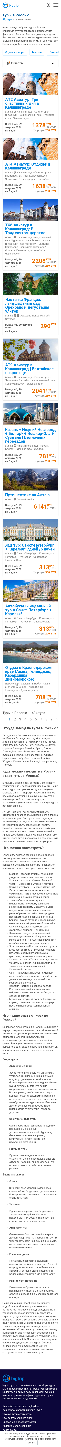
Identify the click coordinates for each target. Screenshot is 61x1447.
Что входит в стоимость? (17, 1414)
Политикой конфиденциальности (40, 1439)
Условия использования (17, 1425)
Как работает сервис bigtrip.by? (21, 1406)
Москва (37, 52)
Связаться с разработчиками (20, 1422)
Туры (9, 19)
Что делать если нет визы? (18, 1417)
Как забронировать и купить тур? (22, 1410)
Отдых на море (14, 52)
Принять (31, 1442)
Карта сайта (10, 1429)
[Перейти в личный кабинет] (48, 5)
